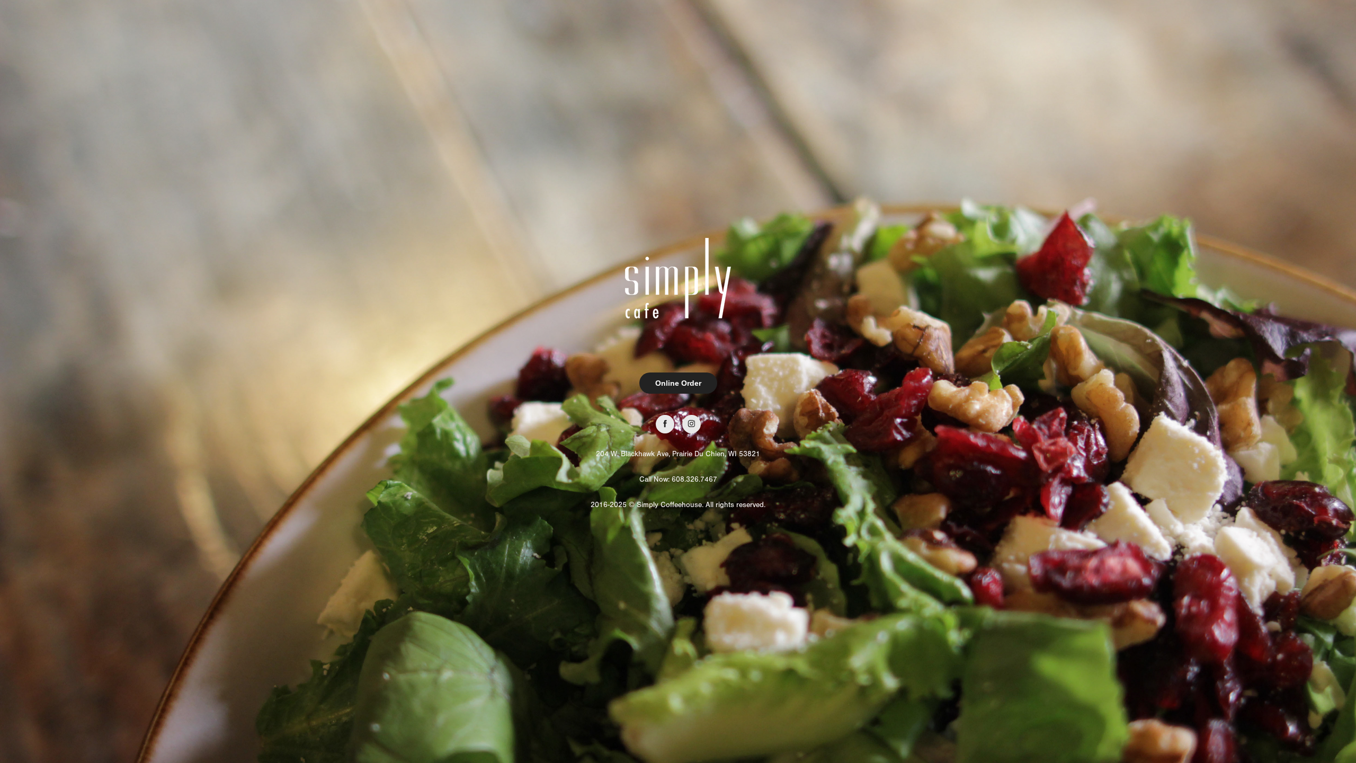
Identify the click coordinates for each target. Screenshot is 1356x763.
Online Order (678, 383)
